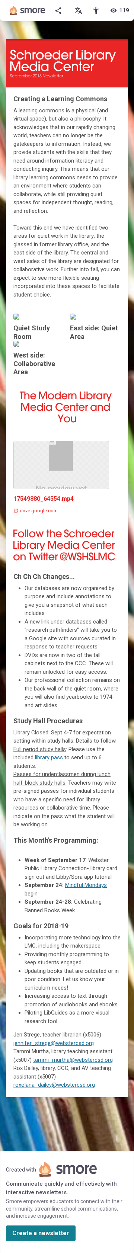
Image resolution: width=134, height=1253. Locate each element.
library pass (49, 757)
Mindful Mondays (86, 885)
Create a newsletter (40, 1233)
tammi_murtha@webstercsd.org (73, 1060)
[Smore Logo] (27, 10)
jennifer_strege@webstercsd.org (53, 1043)
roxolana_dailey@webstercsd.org (54, 1084)
